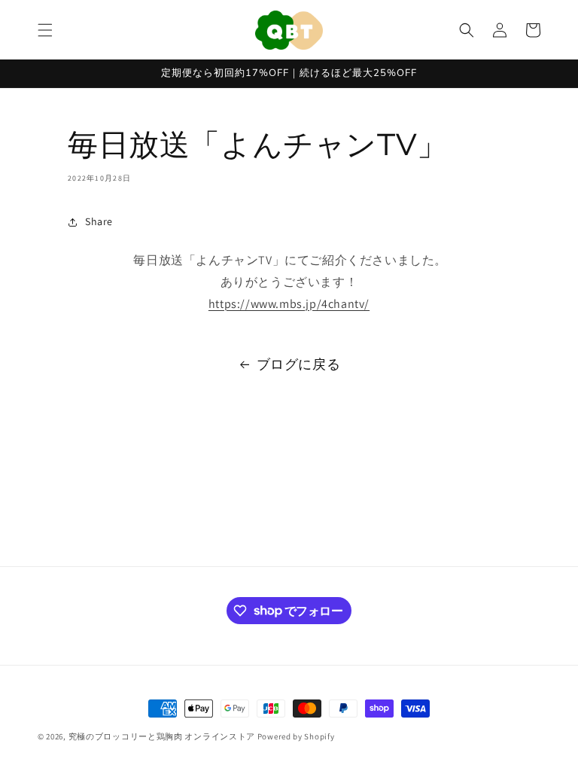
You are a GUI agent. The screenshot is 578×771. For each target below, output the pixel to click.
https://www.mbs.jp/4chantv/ (289, 304)
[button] (45, 30)
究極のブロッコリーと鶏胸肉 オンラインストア (161, 736)
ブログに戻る (299, 364)
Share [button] (99, 221)
